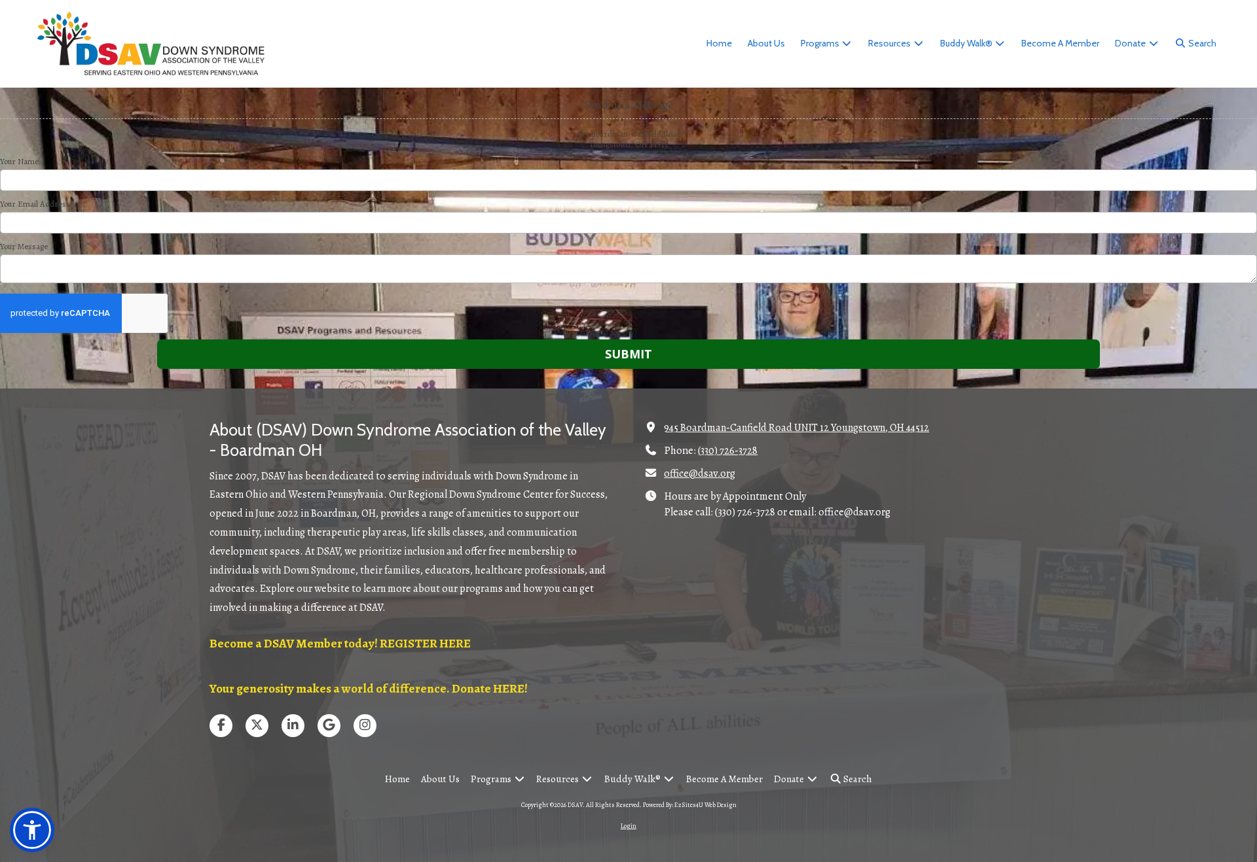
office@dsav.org (699, 473)
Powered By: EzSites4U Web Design (690, 805)
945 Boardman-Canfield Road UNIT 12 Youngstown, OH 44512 (796, 428)
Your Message (24, 246)
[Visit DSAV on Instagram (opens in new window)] (365, 725)
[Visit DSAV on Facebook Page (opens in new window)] (221, 725)
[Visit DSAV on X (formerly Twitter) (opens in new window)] (257, 725)
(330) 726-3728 (727, 450)
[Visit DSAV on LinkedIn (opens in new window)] (293, 725)
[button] (32, 830)
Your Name (19, 161)
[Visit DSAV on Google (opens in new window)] (329, 725)
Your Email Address (35, 204)
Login (628, 825)
